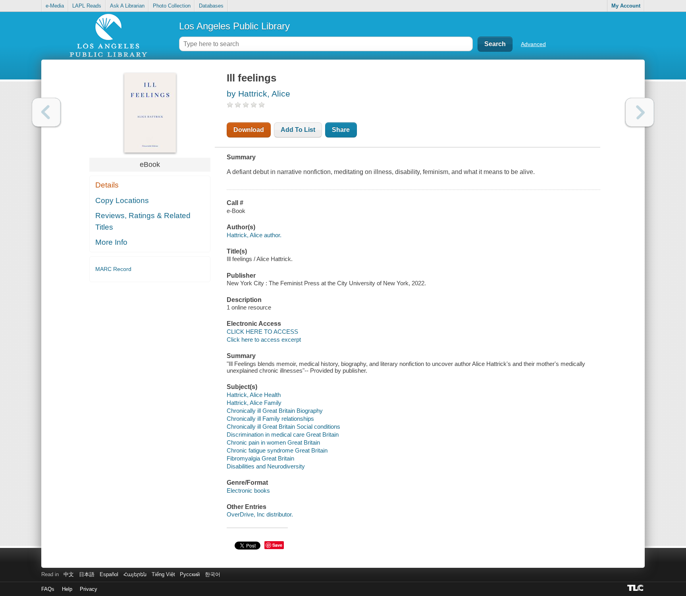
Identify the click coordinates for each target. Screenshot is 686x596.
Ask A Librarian (127, 6)
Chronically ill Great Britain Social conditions (283, 426)
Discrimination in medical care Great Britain (283, 434)
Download (248, 129)
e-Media (55, 6)
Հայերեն (134, 574)
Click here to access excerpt (264, 339)
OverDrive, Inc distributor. (260, 514)
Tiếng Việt (163, 574)
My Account (625, 6)
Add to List (298, 129)
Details (107, 185)
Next (639, 112)
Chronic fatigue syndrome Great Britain (277, 450)
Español (109, 574)
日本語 (86, 574)
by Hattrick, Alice (258, 93)
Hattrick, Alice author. (254, 235)
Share (341, 129)
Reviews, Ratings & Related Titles (143, 221)
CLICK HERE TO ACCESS (262, 331)
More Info (111, 242)
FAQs (47, 589)
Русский (190, 574)
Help (67, 589)
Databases (211, 6)
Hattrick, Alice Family (254, 402)
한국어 (212, 574)
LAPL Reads (86, 6)
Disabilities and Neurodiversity (266, 466)
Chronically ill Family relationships (270, 418)
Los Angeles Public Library (234, 26)
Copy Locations (122, 200)
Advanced (533, 44)
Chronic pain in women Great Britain (273, 442)
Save (277, 545)
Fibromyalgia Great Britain (260, 458)
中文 (69, 574)
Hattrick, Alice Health (254, 394)
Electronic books (248, 490)
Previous (46, 112)
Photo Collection (172, 6)
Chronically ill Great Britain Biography (275, 410)
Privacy (88, 589)
